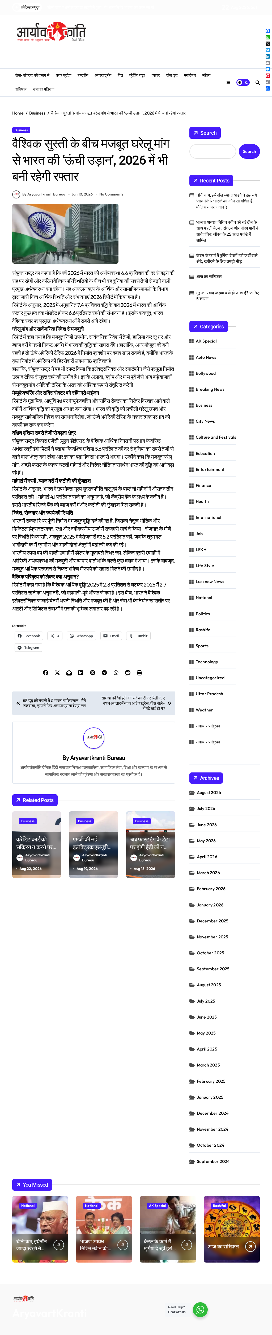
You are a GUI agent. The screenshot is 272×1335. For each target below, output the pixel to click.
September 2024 (213, 1161)
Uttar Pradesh (209, 693)
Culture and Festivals (216, 437)
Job (199, 533)
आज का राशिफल (209, 276)
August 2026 (209, 792)
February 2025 (211, 1081)
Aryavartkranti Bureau (97, 758)
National (204, 597)
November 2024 (213, 1129)
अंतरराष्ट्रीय (103, 75)
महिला (206, 75)
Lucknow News (210, 581)
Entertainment (210, 469)
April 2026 (207, 856)
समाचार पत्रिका (43, 89)
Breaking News (210, 389)
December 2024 (213, 1113)
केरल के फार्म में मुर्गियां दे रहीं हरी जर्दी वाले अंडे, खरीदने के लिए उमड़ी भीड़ (227, 258)
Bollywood (206, 373)
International (209, 517)
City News (205, 421)
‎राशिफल (21, 89)
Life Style (205, 565)
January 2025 (210, 1097)
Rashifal (204, 629)
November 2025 (212, 936)
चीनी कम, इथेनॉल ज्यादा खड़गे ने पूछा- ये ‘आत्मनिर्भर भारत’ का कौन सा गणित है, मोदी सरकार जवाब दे (226, 201)
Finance (203, 485)
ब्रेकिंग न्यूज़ (137, 75)
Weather (204, 710)
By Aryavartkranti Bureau (43, 194)
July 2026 (206, 808)
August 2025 (209, 984)
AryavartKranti (49, 1313)
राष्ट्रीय (83, 75)
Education (205, 453)
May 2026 (206, 840)
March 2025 (208, 1065)
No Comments (111, 194)
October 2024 (210, 1145)
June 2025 (207, 1017)
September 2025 (213, 968)
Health (202, 501)
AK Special (206, 341)
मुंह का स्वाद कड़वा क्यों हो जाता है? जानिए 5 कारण (227, 295)
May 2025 (206, 1033)
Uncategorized (210, 677)
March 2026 (208, 872)
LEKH (201, 549)
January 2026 (210, 904)
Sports (202, 645)
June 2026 (207, 824)
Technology (207, 661)
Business (21, 130)
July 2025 (206, 1001)
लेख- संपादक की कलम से (32, 75)
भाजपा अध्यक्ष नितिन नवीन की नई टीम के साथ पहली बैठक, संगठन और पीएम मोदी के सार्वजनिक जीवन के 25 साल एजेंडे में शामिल (228, 231)
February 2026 (211, 888)
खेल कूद (172, 75)
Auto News (206, 357)
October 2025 (210, 952)
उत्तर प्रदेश (63, 75)
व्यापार (156, 75)
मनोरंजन (190, 75)
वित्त (120, 75)
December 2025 (213, 920)
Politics (203, 613)
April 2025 (207, 1049)
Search (208, 133)
